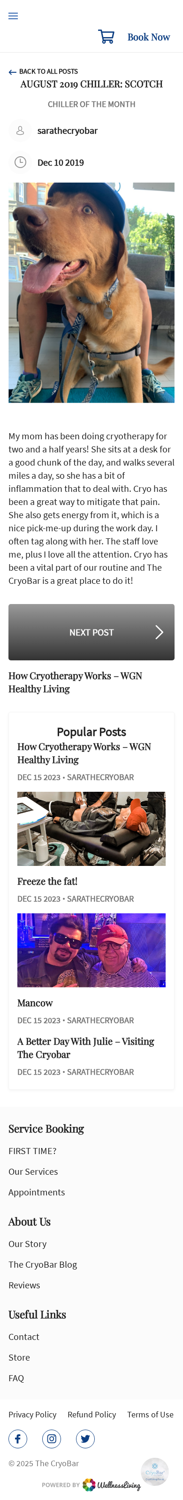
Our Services (33, 1171)
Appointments (36, 1192)
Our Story (27, 1243)
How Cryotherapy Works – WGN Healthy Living (84, 752)
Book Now (149, 36)
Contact (23, 1336)
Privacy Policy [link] (32, 1414)
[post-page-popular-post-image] (91, 829)
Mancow (35, 1002)
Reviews (24, 1285)
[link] (91, 1485)
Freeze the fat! (47, 880)
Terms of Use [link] (150, 1414)
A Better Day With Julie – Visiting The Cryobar (85, 1047)
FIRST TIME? (32, 1150)
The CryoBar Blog (42, 1264)
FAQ (16, 1378)
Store (19, 1357)
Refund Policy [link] (92, 1414)
